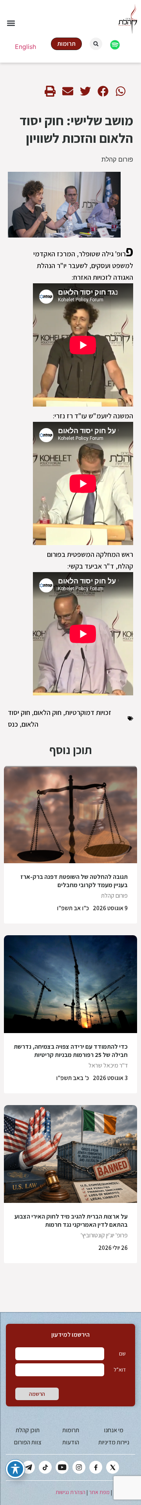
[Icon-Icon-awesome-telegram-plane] (28, 1467)
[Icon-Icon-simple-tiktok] (45, 1467)
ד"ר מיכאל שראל (108, 1065)
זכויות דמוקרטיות (88, 712)
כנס (13, 724)
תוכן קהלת (28, 1430)
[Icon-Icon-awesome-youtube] (62, 1467)
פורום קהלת (117, 159)
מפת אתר (99, 1492)
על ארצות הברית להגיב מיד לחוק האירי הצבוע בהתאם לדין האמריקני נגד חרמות (71, 1220)
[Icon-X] (112, 1467)
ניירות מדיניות (113, 1442)
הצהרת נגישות (70, 1492)
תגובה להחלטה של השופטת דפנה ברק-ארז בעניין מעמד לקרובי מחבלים (74, 881)
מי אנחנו (113, 1430)
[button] (10, 23)
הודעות (70, 1442)
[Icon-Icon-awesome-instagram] (78, 1467)
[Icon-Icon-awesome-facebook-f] (95, 1467)
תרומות (70, 1430)
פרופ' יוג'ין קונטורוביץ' (104, 1235)
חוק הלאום (47, 712)
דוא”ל (120, 1369)
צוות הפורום (27, 1442)
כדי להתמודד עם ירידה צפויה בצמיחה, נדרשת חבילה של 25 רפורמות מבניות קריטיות (71, 1050)
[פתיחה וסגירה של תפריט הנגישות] (15, 1469)
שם (122, 1353)
